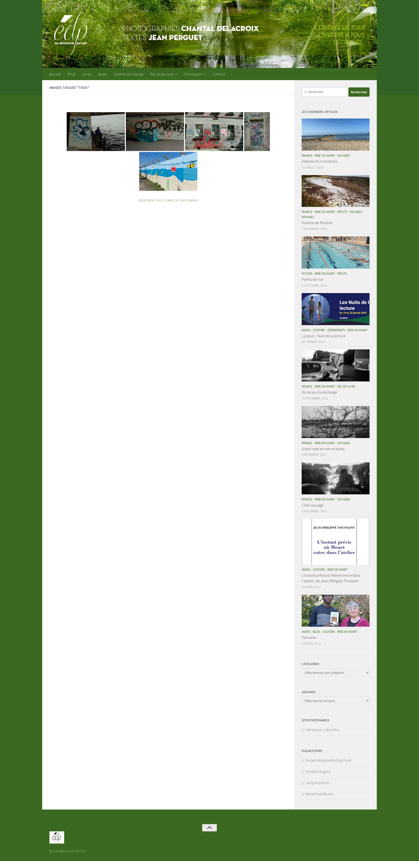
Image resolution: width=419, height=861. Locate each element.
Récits (342, 212)
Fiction (307, 273)
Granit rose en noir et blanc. (324, 448)
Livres (86, 74)
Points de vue (312, 279)
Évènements (336, 330)
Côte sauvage (313, 505)
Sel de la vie (346, 386)
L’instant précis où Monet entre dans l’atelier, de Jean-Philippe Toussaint (331, 578)
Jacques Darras (317, 782)
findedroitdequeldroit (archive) (328, 760)
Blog (316, 632)
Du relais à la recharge (319, 392)
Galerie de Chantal (129, 74)
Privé (72, 74)
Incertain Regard (318, 771)
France (307, 155)
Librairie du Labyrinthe (322, 729)
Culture (319, 330)
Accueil (55, 74)
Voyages (344, 155)
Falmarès (309, 637)
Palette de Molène (317, 222)
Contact (218, 74)
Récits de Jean (162, 74)
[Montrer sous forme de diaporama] (168, 200)
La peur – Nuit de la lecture (324, 335)
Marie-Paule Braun (319, 794)
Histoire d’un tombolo (319, 161)
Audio (102, 74)
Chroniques (193, 74)
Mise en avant (325, 155)
